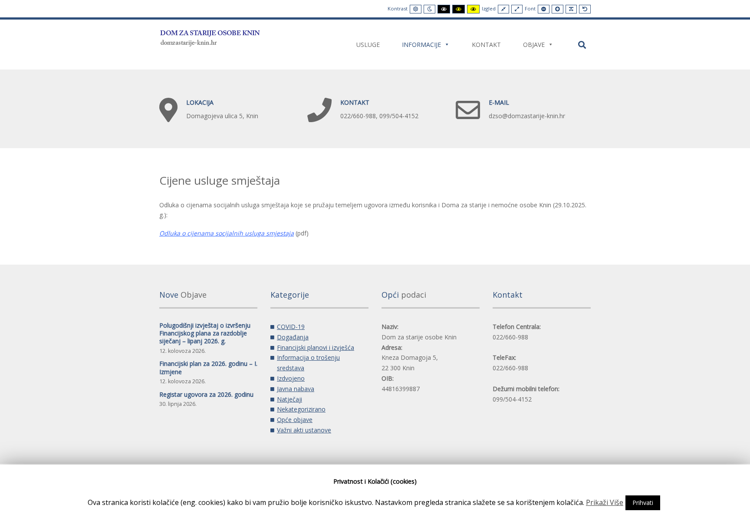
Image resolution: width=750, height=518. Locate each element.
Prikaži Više (604, 502)
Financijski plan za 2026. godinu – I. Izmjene (208, 367)
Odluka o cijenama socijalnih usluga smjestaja (226, 233)
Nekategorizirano (301, 409)
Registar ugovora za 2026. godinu (206, 394)
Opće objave (294, 419)
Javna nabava (295, 389)
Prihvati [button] (642, 502)
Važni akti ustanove (304, 430)
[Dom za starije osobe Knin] (210, 37)
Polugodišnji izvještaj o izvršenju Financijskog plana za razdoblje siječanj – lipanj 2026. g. (204, 333)
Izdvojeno (291, 378)
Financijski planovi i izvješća (315, 347)
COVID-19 (291, 326)
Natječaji (289, 399)
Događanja (293, 337)
